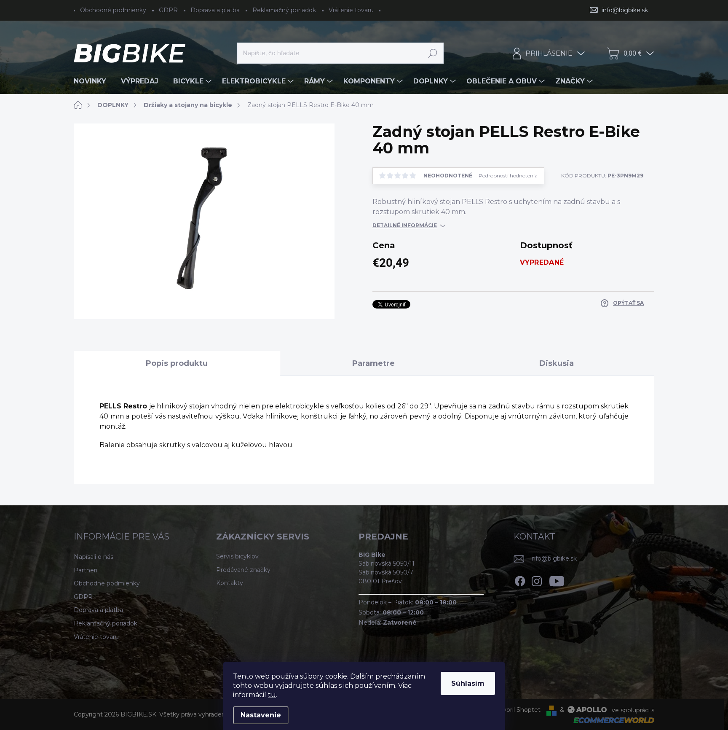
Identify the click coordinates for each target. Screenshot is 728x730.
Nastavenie (261, 715)
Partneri (85, 570)
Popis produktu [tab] (177, 363)
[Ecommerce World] (610, 720)
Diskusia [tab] (556, 363)
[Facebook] (520, 580)
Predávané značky (243, 570)
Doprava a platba (215, 10)
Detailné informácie (404, 225)
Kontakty (229, 583)
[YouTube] (556, 580)
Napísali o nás (93, 557)
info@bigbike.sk (553, 558)
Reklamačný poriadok (284, 10)
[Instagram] (536, 580)
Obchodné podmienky (113, 10)
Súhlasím (467, 683)
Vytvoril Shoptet (517, 710)
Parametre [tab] (373, 363)
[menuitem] (93, 81)
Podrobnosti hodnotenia (508, 176)
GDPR (168, 10)
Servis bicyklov (237, 556)
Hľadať (433, 53)
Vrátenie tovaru (351, 10)
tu (272, 695)
